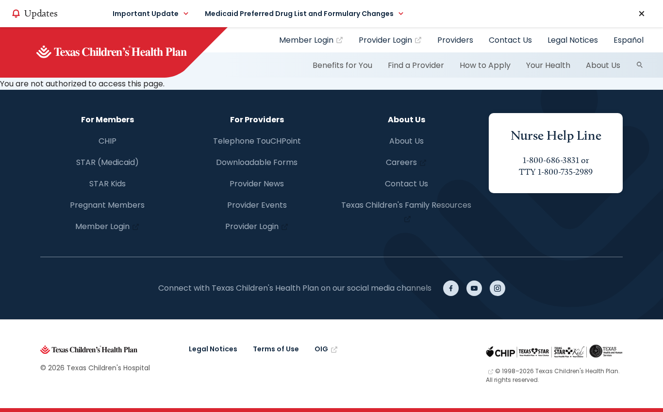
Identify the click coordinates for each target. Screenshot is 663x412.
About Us (603, 65)
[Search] (639, 65)
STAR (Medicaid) (107, 162)
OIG (321, 349)
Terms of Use (276, 349)
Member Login (306, 40)
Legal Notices (572, 40)
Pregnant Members (107, 205)
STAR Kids (107, 183)
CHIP (107, 141)
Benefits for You (342, 65)
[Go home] (128, 52)
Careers (401, 162)
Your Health (548, 65)
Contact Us (510, 40)
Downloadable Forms (257, 162)
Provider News (257, 183)
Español (628, 40)
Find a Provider (416, 65)
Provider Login (385, 40)
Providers (455, 40)
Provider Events (257, 205)
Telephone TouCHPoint (257, 141)
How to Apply (485, 65)
